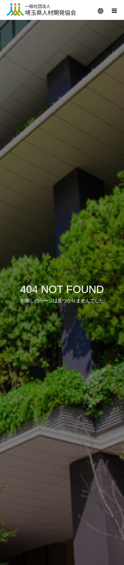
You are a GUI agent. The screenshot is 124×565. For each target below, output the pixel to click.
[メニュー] (114, 10)
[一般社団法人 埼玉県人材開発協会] (41, 10)
